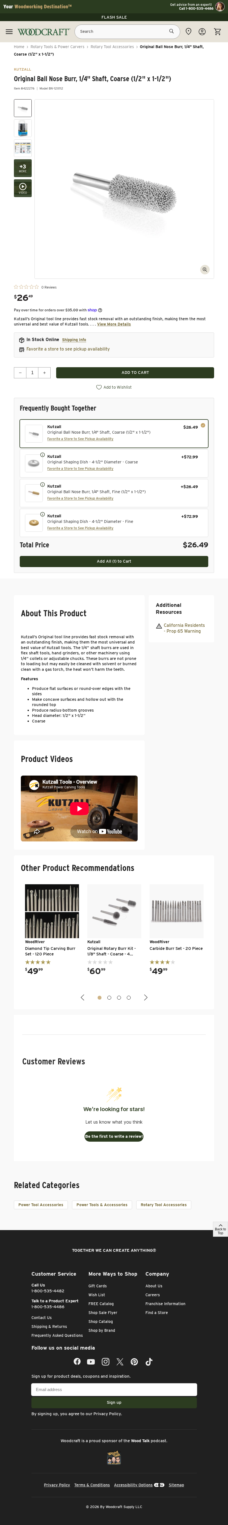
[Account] (202, 32)
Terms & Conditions (92, 1485)
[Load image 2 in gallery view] (23, 128)
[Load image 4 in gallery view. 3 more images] (23, 168)
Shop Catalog (100, 1321)
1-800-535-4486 (48, 1306)
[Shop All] (9, 31)
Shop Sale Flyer (102, 1312)
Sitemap (176, 1485)
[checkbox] (114, 433)
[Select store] (188, 31)
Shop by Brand (101, 1330)
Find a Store (156, 1312)
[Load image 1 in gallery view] (23, 108)
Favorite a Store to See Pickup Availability (80, 439)
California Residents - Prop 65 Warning (184, 628)
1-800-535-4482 (48, 1290)
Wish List (96, 1295)
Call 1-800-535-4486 (196, 9)
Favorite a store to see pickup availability (68, 349)
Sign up (114, 1402)
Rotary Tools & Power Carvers (58, 46)
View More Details (114, 324)
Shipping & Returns (49, 1326)
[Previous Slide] (83, 997)
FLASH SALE (114, 17)
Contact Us (41, 1317)
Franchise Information (165, 1304)
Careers (152, 1295)
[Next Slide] (145, 997)
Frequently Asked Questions (57, 1335)
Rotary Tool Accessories (112, 46)
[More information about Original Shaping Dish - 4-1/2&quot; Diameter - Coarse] (42, 454)
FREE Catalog (101, 1304)
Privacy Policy (107, 1413)
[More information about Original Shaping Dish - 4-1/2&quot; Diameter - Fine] (42, 514)
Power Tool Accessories (40, 1205)
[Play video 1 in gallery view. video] (23, 188)
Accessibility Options (133, 1485)
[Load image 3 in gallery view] (23, 148)
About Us (153, 1286)
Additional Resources (169, 608)
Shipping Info (74, 339)
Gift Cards (97, 1286)
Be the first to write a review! (114, 1136)
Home (19, 46)
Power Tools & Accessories (102, 1205)
